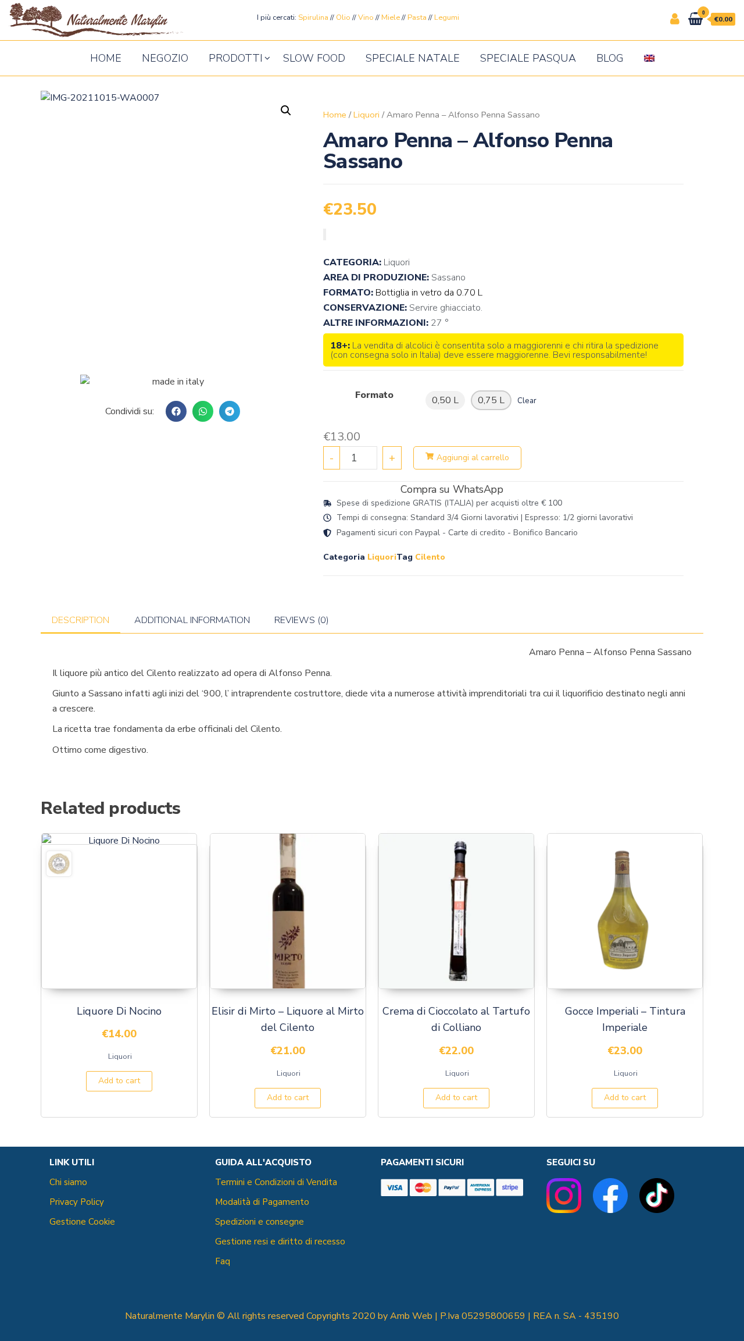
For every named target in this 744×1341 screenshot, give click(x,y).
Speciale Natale (413, 58)
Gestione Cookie (82, 1222)
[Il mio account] (674, 19)
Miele (390, 17)
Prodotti (236, 58)
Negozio (165, 58)
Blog (610, 58)
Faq (222, 1261)
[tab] (80, 621)
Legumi (446, 17)
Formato (374, 395)
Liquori (366, 114)
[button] (176, 411)
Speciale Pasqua (528, 58)
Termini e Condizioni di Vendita (276, 1182)
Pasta (417, 17)
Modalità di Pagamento (262, 1202)
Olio (343, 17)
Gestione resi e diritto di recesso (280, 1241)
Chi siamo (68, 1182)
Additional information (192, 620)
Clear (526, 401)
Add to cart (119, 1080)
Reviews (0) (301, 620)
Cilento (430, 557)
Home (105, 58)
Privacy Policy (76, 1202)
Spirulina (313, 17)
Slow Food (314, 58)
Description (80, 620)
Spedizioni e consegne (259, 1222)
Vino (366, 17)
